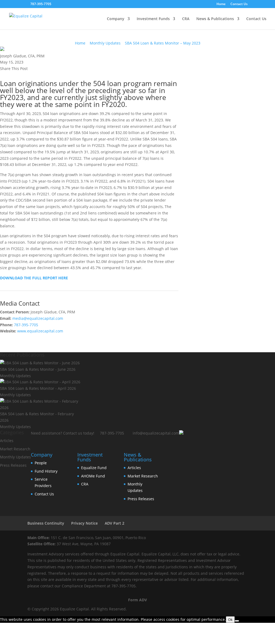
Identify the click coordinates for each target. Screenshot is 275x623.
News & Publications (215, 19)
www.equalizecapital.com (40, 330)
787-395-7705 (26, 324)
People (41, 462)
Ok (230, 619)
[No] (237, 621)
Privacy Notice (84, 523)
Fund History (46, 471)
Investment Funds (153, 19)
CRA (185, 19)
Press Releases (13, 465)
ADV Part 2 (114, 523)
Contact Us (239, 4)
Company (115, 19)
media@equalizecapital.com (37, 318)
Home (221, 4)
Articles (6, 440)
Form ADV (137, 599)
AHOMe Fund (93, 476)
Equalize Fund (94, 467)
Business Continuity (45, 523)
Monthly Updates (105, 43)
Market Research (15, 448)
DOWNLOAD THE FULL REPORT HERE (34, 277)
